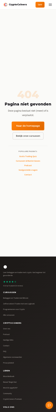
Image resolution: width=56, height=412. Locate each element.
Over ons (6, 328)
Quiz (40, 4)
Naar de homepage (28, 125)
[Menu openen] (50, 5)
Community (7, 393)
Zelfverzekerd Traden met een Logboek (19, 304)
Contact (28, 174)
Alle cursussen (8, 315)
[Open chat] (49, 405)
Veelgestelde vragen (28, 170)
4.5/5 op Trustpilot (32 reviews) (13, 286)
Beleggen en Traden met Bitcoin (15, 298)
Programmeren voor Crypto (14, 309)
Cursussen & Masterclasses (28, 161)
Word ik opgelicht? (10, 388)
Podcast (28, 165)
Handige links (8, 340)
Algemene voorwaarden (12, 357)
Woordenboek (8, 376)
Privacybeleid (8, 363)
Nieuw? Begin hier (10, 382)
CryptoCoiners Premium (12, 399)
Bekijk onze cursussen (28, 136)
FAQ (4, 351)
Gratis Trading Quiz (28, 156)
